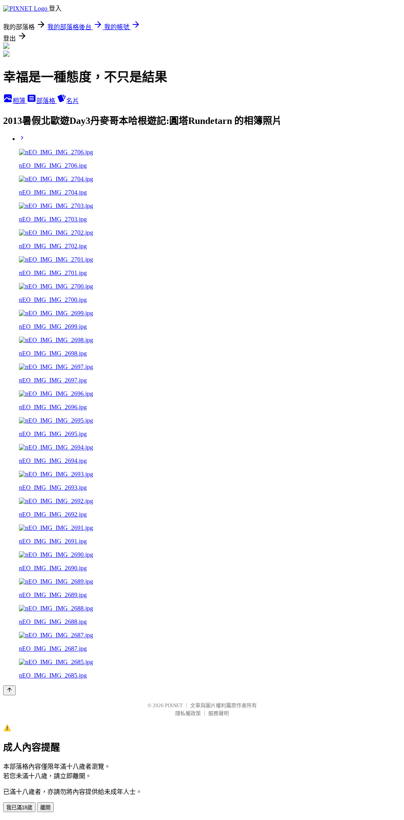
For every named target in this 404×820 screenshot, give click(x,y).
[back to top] (9, 690)
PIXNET (174, 705)
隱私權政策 (188, 713)
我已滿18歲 (19, 808)
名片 (72, 100)
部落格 (46, 100)
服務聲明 (218, 713)
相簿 (20, 100)
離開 (45, 808)
